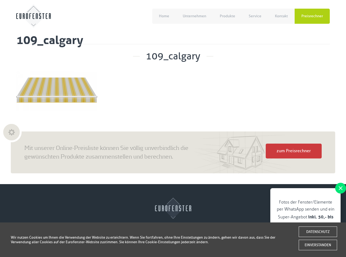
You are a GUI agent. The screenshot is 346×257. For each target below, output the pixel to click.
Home (164, 16)
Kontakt (281, 16)
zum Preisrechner (294, 151)
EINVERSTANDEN (318, 245)
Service (255, 16)
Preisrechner (312, 16)
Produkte (227, 16)
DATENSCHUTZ (318, 231)
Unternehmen (194, 16)
